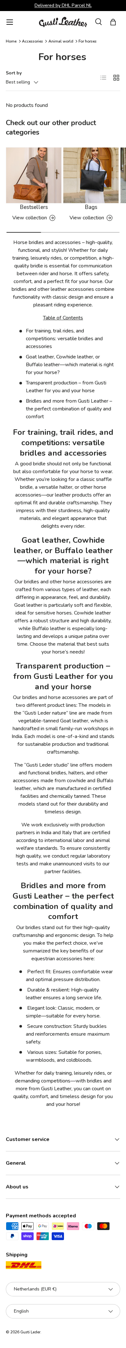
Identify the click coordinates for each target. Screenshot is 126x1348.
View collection (29, 217)
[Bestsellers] (33, 175)
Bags (91, 207)
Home (11, 41)
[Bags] (91, 175)
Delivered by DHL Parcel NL (63, 5)
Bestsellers (34, 207)
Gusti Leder (30, 1332)
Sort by (14, 73)
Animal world (60, 41)
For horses (88, 41)
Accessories (32, 41)
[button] (113, 22)
